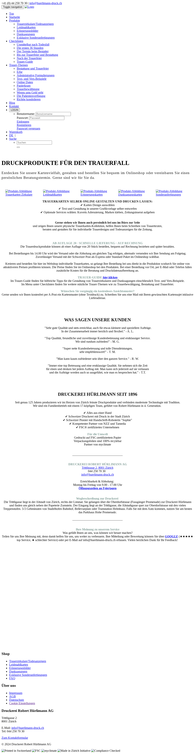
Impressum (15, 693)
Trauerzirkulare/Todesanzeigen (35, 24)
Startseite (14, 17)
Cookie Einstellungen (22, 703)
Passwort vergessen (28, 128)
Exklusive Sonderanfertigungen (36, 37)
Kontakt (14, 106)
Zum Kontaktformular (15, 737)
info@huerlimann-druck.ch (45, 3)
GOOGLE (171, 536)
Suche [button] (13, 138)
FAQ (12, 678)
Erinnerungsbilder (27, 30)
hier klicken (110, 277)
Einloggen (23, 121)
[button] (16, 41)
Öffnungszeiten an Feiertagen (98, 488)
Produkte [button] (14, 20)
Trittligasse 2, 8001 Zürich (97, 467)
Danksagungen (26, 34)
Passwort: (22, 117)
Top (11, 13)
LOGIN (14, 110)
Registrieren (24, 125)
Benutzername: (26, 113)
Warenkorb (15, 132)
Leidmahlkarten (26, 27)
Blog (12, 102)
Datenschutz (16, 699)
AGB (12, 696)
